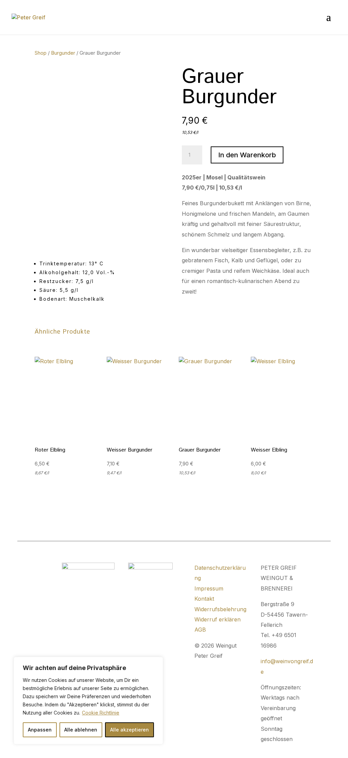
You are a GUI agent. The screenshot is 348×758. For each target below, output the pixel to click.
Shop (41, 53)
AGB (200, 629)
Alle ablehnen (80, 730)
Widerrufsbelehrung (220, 609)
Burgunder (63, 53)
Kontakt (204, 598)
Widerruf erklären (217, 619)
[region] (88, 700)
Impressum (208, 588)
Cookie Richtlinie (100, 713)
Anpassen (40, 730)
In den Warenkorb (247, 155)
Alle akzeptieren (129, 730)
